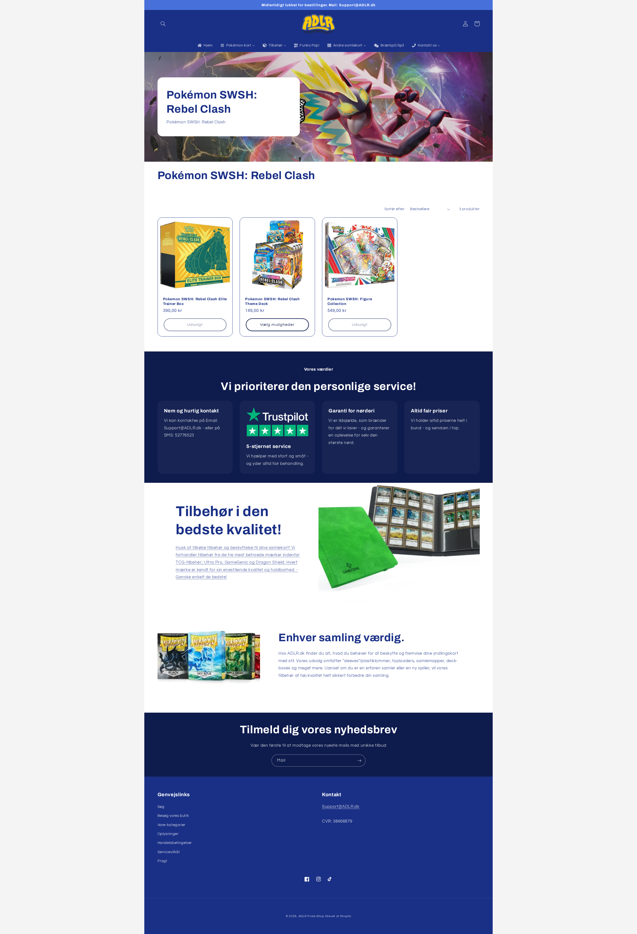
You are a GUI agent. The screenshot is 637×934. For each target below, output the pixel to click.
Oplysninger (168, 834)
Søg (161, 807)
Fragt (162, 861)
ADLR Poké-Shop (311, 916)
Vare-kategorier (171, 825)
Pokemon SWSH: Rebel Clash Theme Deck (272, 301)
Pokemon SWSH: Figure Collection (349, 301)
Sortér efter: (394, 209)
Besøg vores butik (173, 816)
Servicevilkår (169, 852)
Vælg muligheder (277, 325)
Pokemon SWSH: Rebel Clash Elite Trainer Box (195, 301)
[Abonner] (359, 760)
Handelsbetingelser (175, 843)
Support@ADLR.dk (340, 806)
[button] (163, 23)
